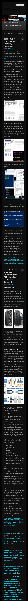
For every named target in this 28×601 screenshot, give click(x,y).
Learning (6, 579)
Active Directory (11, 566)
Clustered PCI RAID (11, 522)
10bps (5, 522)
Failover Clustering (11, 260)
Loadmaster (6, 581)
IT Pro (21, 257)
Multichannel (6, 519)
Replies (21, 263)
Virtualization (19, 592)
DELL (17, 522)
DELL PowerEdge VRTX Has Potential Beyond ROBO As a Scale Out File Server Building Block (11, 276)
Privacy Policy (7, 28)
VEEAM (19, 590)
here (22, 164)
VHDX (14, 592)
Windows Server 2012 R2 (14, 599)
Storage (5, 521)
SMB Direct (16, 588)
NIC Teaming (13, 583)
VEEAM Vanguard (8, 592)
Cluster (12, 568)
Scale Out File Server (8, 523)
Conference (7, 573)
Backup (21, 566)
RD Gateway (20, 585)
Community (8, 570)
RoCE (9, 587)
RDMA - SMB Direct (14, 519)
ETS (10, 576)
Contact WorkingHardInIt (15, 25)
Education (6, 576)
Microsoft (17, 518)
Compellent (15, 570)
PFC (19, 583)
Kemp (21, 576)
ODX (17, 583)
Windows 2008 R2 (14, 594)
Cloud (9, 568)
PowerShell (7, 586)
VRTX (9, 525)
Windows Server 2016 (16, 259)
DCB (14, 573)
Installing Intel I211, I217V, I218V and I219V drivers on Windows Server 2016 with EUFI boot (13, 550)
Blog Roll (6, 25)
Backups (6, 568)
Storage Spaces (12, 590)
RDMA (5, 588)
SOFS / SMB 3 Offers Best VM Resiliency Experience (10, 42)
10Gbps (6, 566)
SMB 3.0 (5, 259)
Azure (17, 566)
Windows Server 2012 (12, 521)
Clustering (10, 257)
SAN (11, 587)
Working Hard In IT (12, 9)
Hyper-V (17, 257)
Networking (7, 583)
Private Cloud (14, 585)
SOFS (9, 259)
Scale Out (21, 522)
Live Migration (15, 579)
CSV (14, 257)
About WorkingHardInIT (14, 22)
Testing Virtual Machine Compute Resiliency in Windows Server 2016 (13, 56)
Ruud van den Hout (8, 549)
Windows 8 (7, 594)
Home (5, 22)
